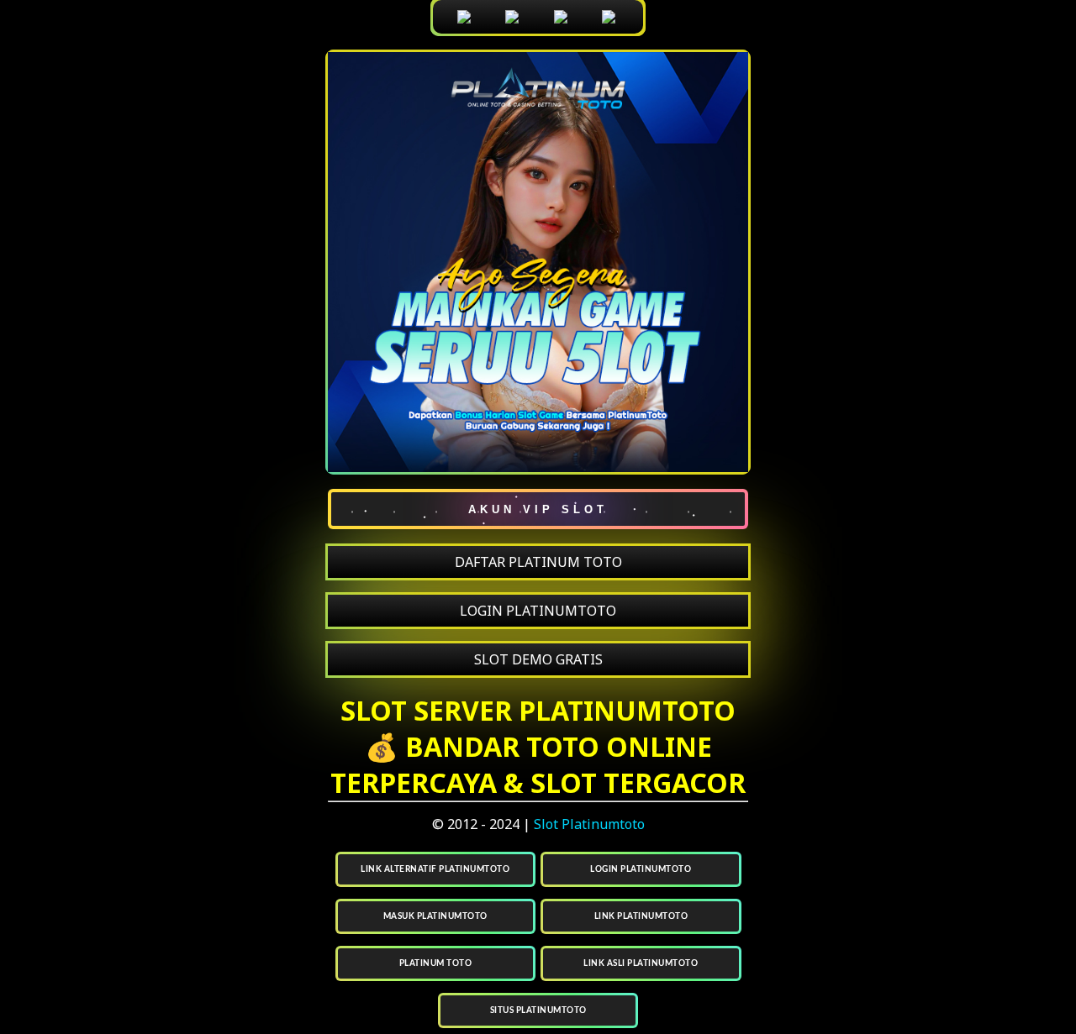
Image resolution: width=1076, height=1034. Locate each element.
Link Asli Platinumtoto (640, 963)
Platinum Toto (435, 963)
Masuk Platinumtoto (435, 916)
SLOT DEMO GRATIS (538, 659)
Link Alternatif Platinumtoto (435, 869)
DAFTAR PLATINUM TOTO (538, 562)
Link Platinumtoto (641, 916)
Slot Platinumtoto (589, 824)
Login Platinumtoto (640, 869)
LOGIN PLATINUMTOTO (538, 610)
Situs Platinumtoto (538, 1010)
